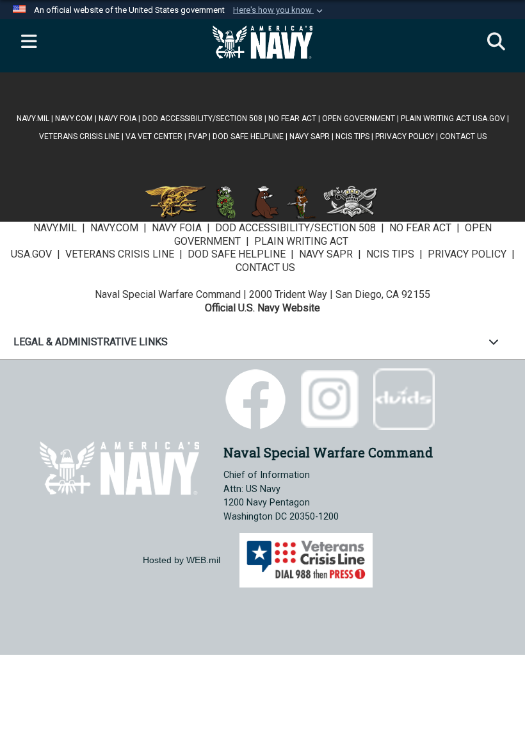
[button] (279, 10)
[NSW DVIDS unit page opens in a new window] (404, 398)
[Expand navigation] (28, 42)
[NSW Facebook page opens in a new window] (255, 398)
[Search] (496, 42)
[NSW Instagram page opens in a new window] (330, 398)
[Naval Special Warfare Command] (120, 467)
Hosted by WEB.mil (181, 560)
